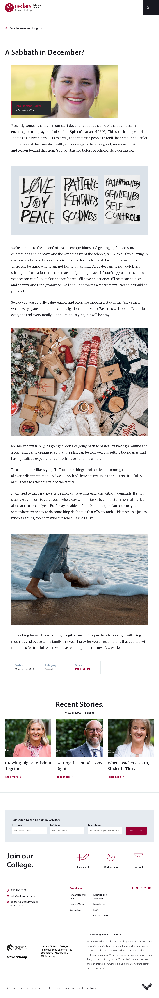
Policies (93, 988)
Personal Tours (76, 904)
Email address (94, 825)
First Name (17, 825)
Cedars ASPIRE (100, 916)
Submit (134, 830)
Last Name (55, 825)
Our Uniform (75, 910)
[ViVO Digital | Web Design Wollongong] (146, 988)
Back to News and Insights (23, 28)
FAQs (96, 910)
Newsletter (99, 904)
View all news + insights (79, 713)
